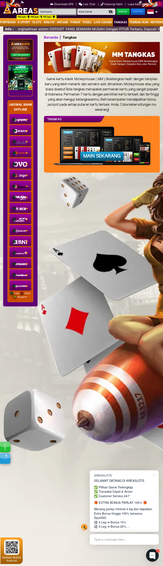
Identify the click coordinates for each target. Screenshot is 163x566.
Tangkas (120, 22)
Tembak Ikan (138, 22)
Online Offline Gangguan (22, 295)
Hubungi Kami (113, 4)
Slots (37, 22)
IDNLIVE (49, 22)
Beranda (51, 37)
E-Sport (24, 22)
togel (87, 22)
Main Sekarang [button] (102, 156)
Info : (9, 29)
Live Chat (88, 4)
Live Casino (103, 22)
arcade (62, 22)
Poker (75, 22)
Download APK (63, 4)
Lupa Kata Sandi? (139, 4)
